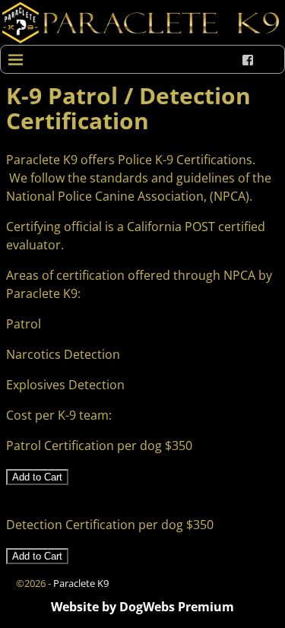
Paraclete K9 (81, 583)
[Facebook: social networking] (248, 60)
